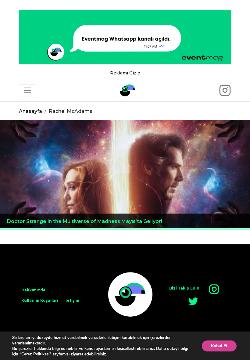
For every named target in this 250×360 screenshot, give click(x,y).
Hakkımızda (33, 290)
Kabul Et (219, 346)
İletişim (71, 300)
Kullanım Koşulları (39, 300)
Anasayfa (30, 111)
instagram (214, 289)
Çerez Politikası (35, 354)
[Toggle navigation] (27, 90)
